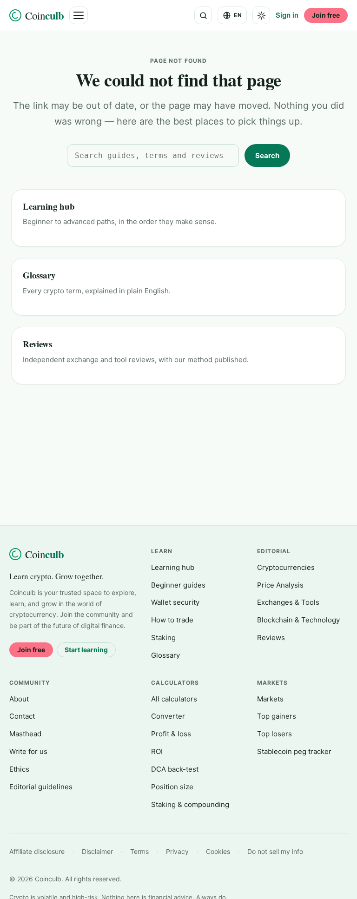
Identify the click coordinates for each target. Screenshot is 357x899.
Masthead (25, 733)
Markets (270, 698)
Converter (168, 716)
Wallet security (175, 602)
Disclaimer (97, 851)
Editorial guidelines (41, 786)
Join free (326, 15)
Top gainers (276, 716)
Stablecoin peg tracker (294, 751)
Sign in (287, 15)
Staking (163, 637)
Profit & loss (171, 733)
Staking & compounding (190, 804)
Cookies (218, 851)
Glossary (39, 275)
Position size (172, 786)
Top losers (274, 733)
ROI (157, 751)
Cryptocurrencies (286, 567)
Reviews (37, 343)
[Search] (203, 15)
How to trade (172, 619)
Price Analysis (280, 585)
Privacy (177, 851)
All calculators (174, 698)
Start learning (86, 650)
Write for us (28, 751)
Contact (22, 716)
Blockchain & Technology (298, 619)
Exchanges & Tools (288, 602)
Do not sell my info (275, 851)
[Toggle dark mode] (261, 15)
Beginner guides (178, 585)
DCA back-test (174, 769)
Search (267, 155)
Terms (139, 851)
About (19, 698)
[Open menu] (78, 15)
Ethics (19, 769)
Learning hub (49, 206)
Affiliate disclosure (37, 851)
